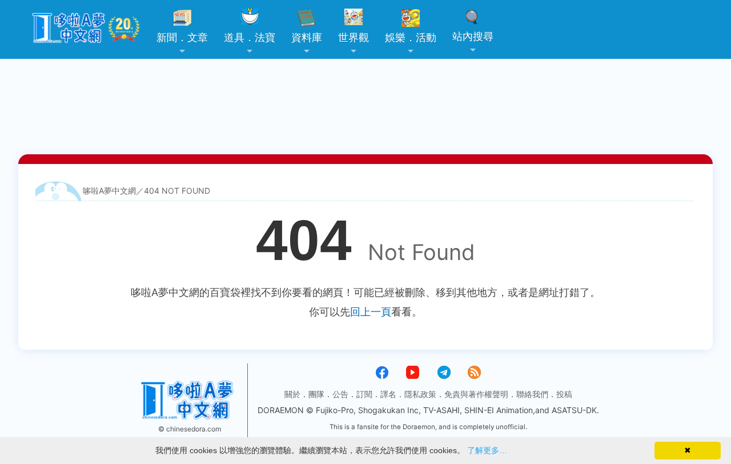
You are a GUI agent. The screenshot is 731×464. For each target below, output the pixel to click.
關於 (292, 394)
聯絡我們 (532, 394)
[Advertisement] (365, 71)
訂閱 (364, 394)
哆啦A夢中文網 (109, 190)
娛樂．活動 (410, 37)
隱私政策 (420, 394)
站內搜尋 (472, 36)
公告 (340, 394)
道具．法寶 (249, 37)
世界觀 (353, 37)
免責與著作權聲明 (476, 394)
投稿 (564, 394)
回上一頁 (370, 312)
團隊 (316, 394)
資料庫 (306, 37)
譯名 (388, 394)
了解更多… (487, 450)
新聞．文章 (182, 37)
